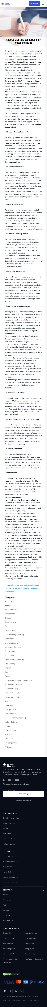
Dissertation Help (31, 933)
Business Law (10, 622)
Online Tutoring (11, 722)
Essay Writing (7, 933)
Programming (10, 730)
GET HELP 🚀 (23, 794)
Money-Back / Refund (10, 862)
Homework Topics (9, 839)
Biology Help (29, 949)
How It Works (7, 834)
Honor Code (7, 872)
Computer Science (13, 647)
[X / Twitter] (16, 991)
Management (10, 709)
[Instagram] (21, 991)
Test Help (9, 738)
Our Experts (7, 916)
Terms (30, 1000)
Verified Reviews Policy (11, 877)
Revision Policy (8, 867)
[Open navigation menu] (43, 3)
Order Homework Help (11, 818)
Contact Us (7, 900)
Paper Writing (29, 943)
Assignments (10, 614)
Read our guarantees (23, 801)
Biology (8, 618)
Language (9, 705)
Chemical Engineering (14, 634)
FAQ (4, 905)
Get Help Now (34, 3)
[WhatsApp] (5, 991)
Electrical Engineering (14, 659)
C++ (6, 626)
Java (6, 701)
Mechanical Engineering (15, 718)
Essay (7, 672)
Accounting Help (9, 949)
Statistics (8, 734)
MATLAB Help (8, 943)
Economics (9, 655)
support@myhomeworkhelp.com (17, 784)
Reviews (6, 910)
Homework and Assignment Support (20, 680)
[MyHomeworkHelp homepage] (9, 3)
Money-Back (16, 1000)
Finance (8, 676)
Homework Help (11, 688)
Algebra (8, 605)
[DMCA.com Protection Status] (11, 974)
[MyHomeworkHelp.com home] (8, 765)
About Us (6, 895)
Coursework (10, 651)
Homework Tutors (31, 938)
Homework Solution (13, 693)
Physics (8, 726)
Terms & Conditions (10, 882)
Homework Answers (13, 684)
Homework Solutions (13, 697)
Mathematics (10, 713)
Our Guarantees (8, 856)
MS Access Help (9, 954)
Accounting (10, 601)
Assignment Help (12, 609)
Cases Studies (10, 630)
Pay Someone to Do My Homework (11, 960)
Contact (36, 1000)
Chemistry (9, 639)
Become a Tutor (8, 921)
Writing (8, 747)
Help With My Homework (34, 959)
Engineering (10, 664)
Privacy (24, 1000)
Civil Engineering (12, 643)
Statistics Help (30, 954)
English (8, 668)
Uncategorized (11, 743)
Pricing (5, 828)
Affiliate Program (9, 844)
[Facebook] (10, 991)
